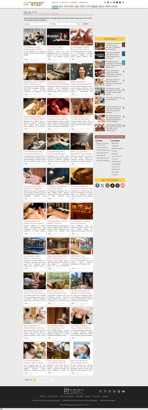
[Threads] (117, 187)
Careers (87, 396)
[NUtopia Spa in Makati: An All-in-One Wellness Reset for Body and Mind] (34, 114)
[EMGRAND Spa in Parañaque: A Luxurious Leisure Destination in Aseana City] (81, 254)
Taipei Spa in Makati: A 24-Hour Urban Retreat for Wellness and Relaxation (57, 258)
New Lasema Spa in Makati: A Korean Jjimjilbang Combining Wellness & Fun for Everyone (113, 74)
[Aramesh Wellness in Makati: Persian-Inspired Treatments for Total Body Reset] (34, 219)
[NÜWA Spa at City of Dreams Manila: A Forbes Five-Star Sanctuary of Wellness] (58, 289)
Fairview (42, 59)
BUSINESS (55, 6)
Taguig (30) (115, 146)
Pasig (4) (114, 151)
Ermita (34, 303)
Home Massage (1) (102, 153)
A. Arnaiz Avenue (61, 268)
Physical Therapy (52, 60)
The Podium (63, 129)
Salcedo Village (60, 233)
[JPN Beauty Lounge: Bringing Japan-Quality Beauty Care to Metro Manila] (34, 45)
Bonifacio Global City (76, 60)
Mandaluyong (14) (117, 148)
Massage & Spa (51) (103, 158)
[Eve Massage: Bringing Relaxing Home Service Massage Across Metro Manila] (81, 45)
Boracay (54, 372)
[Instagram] (114, 2)
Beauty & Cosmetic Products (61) (103, 144)
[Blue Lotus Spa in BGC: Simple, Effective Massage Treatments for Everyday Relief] (81, 149)
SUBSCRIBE (73, 2)
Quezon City (36, 59)
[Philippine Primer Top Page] (33, 7)
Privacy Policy (53, 396)
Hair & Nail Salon (75, 95)
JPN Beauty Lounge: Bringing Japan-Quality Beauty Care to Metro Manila (114, 91)
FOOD (77, 6)
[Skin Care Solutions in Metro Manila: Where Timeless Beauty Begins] (81, 358)
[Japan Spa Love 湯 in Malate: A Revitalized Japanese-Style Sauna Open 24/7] (34, 254)
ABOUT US (55, 2)
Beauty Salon (34, 60)
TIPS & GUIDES (69, 6)
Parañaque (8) (116, 164)
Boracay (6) (115, 172)
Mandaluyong (55, 129)
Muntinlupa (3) (116, 161)
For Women (86, 374)
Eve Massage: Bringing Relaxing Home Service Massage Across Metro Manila (114, 127)
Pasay (81, 59)
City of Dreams (62, 303)
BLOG (61, 6)
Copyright (79, 396)
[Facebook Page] (108, 2)
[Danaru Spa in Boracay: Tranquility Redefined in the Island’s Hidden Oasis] (58, 358)
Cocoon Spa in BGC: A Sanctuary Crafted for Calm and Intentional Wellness (81, 188)
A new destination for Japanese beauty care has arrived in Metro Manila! (34, 53)
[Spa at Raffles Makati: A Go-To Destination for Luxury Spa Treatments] (58, 323)
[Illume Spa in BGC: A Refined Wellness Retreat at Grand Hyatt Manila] (34, 323)
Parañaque (78, 268)
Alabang (86, 59)
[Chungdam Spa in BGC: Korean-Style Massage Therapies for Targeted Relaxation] (58, 149)
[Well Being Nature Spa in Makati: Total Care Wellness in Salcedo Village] (58, 219)
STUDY (88, 6)
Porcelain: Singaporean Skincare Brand (114, 98)
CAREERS (55, 8)
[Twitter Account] (111, 2)
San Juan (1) (115, 166)
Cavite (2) (115, 174)
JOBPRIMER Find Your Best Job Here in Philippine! (80, 400)
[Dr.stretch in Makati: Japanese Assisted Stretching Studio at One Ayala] (58, 45)
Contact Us (96, 396)
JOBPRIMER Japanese (107, 400)
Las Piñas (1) (116, 169)
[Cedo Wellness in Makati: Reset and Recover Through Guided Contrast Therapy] (81, 219)
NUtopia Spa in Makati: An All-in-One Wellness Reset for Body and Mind (34, 118)
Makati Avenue (83, 303)
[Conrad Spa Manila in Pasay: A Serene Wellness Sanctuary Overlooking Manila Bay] (81, 323)
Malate (35, 268)
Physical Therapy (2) (103, 160)
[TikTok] (117, 3)
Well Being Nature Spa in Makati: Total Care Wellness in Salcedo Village (57, 223)
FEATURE (114, 6)
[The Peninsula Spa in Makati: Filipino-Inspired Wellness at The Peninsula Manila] (34, 358)
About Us (43, 396)
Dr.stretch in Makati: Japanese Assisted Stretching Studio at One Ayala (113, 55)
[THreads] (120, 3)
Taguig (30, 94)
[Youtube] (123, 2)
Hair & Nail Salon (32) (103, 150)
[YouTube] (123, 391)
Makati (30, 59)
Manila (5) (115, 153)
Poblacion (26, 60)
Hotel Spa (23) (101, 155)
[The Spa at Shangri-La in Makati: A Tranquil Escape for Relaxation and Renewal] (81, 289)
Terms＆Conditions (67, 396)
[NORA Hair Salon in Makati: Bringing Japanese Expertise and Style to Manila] (81, 79)
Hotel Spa (26, 95)
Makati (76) (115, 143)
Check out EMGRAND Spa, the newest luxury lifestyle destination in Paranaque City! (81, 262)
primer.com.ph (72, 405)
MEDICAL (94, 6)
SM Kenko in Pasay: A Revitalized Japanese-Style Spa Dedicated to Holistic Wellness (114, 118)
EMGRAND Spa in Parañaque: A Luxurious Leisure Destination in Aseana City (114, 64)
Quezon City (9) (117, 156)
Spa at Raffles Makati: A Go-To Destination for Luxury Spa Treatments (56, 328)
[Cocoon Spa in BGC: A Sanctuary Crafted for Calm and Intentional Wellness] (81, 184)
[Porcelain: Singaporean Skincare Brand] (100, 103)
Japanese (105, 396)
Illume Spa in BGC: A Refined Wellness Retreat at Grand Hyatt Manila (34, 328)
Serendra (26, 165)
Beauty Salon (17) (102, 147)
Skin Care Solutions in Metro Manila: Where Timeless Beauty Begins (80, 362)
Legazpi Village (84, 94)
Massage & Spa (51, 95)
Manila (30, 268)
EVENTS (108, 6)
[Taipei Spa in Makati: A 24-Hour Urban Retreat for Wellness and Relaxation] (58, 254)
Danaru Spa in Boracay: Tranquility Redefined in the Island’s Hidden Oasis (57, 362)
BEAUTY (101, 6)
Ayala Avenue (60, 59)
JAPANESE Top (83, 2)
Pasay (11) (115, 159)
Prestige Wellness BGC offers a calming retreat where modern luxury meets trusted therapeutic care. (81, 123)
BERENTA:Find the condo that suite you (46, 400)
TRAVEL (82, 6)
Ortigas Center (86, 60)
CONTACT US (64, 2)
